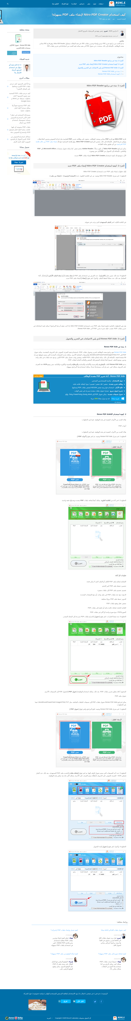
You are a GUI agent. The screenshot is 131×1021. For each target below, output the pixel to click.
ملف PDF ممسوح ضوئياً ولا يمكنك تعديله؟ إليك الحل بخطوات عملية (21, 108)
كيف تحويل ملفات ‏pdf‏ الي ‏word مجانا (113, 930)
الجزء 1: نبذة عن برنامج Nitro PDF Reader (108, 61)
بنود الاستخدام (73, 994)
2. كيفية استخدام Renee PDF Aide (110, 74)
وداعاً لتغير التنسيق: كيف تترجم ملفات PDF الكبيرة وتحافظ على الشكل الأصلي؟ (20, 86)
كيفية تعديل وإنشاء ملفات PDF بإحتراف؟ (64, 930)
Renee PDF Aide (120, 352)
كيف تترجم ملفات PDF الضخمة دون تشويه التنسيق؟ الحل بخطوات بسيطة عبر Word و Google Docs (19, 97)
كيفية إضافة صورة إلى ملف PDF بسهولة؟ (112, 954)
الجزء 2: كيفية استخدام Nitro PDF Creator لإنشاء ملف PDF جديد (101, 64)
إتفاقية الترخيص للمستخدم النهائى (56, 994)
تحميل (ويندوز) (26, 52)
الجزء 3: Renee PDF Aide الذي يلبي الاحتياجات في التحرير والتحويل (100, 68)
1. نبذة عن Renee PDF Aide (112, 71)
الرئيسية (105, 994)
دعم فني (98, 994)
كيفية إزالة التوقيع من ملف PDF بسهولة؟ (64, 954)
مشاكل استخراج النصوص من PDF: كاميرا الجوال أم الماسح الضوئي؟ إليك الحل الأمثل (20, 139)
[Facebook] (101, 1002)
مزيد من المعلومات (13, 53)
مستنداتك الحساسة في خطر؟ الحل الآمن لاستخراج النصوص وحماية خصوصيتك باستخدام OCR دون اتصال (20, 119)
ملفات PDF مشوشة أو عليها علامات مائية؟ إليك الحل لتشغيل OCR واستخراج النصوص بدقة (19, 129)
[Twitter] (95, 1002)
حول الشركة (28, 994)
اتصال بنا (82, 994)
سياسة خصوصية (38, 994)
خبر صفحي (90, 994)
